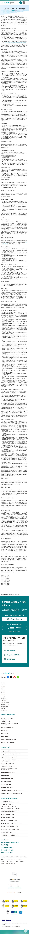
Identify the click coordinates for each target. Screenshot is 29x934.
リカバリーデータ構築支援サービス (9, 820)
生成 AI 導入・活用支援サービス (10, 842)
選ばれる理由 (4, 684)
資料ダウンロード (5, 704)
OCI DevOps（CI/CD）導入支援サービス (10, 829)
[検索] (24, 2)
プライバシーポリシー (10, 859)
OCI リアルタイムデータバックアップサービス (11, 823)
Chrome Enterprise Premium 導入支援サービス (12, 790)
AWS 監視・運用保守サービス (7, 727)
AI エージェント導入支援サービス (7, 761)
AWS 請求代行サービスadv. (6, 721)
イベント (3, 690)
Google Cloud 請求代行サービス (8, 751)
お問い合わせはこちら (15, 619)
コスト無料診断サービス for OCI (8, 832)
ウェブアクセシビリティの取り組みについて (15, 861)
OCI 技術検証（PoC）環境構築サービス (10, 835)
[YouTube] (14, 677)
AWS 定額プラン (4, 730)
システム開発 (4, 844)
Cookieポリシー (19, 859)
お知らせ (3, 688)
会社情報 (3, 692)
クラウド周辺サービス (7, 847)
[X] (11, 677)
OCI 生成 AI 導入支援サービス (7, 804)
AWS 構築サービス (5, 733)
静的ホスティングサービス (7, 787)
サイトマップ (4, 710)
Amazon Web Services (8, 714)
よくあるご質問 (4, 706)
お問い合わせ (4, 708)
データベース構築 (5, 775)
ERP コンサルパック (7, 852)
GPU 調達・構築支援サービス (6, 769)
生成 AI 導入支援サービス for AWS (8, 739)
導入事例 (3, 686)
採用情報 (3, 694)
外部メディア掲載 (5, 702)
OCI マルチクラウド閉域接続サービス (9, 826)
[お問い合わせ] (20, 2)
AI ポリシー (3, 861)
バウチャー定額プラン (5, 724)
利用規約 (2, 863)
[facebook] (8, 677)
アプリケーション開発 (6, 781)
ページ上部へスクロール (27, 930)
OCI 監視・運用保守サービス (7, 817)
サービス (3, 682)
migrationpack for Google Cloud (9, 757)
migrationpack (4, 736)
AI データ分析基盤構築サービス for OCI (8, 811)
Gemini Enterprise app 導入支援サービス (9, 768)
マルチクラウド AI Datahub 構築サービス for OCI (10, 808)
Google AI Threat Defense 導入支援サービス (11, 793)
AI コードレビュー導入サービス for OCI (8, 806)
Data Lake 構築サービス (6, 784)
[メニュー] (27, 2)
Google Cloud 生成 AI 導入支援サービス (10, 760)
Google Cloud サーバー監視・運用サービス (11, 754)
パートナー (3, 696)
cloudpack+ (4, 839)
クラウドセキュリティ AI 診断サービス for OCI (10, 809)
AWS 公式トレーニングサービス (8, 742)
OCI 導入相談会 (11, 659)
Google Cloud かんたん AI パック (7, 763)
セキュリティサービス (7, 850)
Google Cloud (5, 747)
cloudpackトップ (5, 594)
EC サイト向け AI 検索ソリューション (8, 766)
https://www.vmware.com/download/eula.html (15, 42)
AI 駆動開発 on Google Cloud (8, 772)
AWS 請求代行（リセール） (7, 718)
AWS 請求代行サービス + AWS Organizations (9, 723)
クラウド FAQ (4, 698)
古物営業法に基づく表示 (10, 863)
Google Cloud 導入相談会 (14, 655)
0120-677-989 (15, 628)
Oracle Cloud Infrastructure (9, 798)
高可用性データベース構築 (7, 778)
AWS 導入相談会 (11, 650)
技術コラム (3, 700)
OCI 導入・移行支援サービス (7, 814)
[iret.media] (18, 677)
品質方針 (2, 859)
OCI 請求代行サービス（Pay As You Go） (10, 802)
